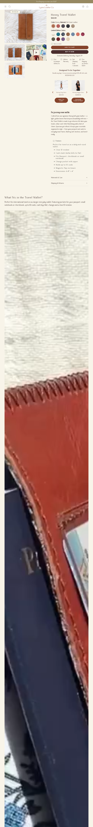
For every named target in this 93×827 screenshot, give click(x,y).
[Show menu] (5, 6)
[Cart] (87, 6)
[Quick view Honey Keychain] (61, 85)
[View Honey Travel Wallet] (36, 52)
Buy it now (69, 52)
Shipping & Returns (57, 183)
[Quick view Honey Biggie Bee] (78, 85)
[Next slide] (86, 92)
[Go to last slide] (53, 92)
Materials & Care (56, 177)
